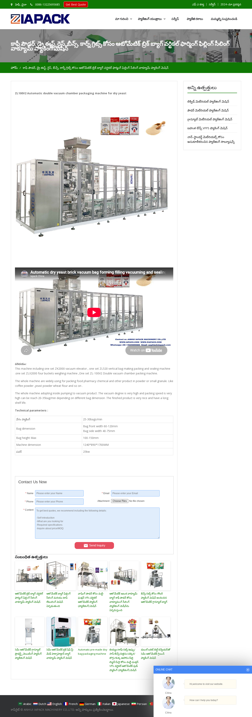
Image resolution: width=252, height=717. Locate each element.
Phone (29, 501)
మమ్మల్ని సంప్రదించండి (224, 19)
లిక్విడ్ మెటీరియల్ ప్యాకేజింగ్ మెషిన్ (208, 101)
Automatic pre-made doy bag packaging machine (92, 651)
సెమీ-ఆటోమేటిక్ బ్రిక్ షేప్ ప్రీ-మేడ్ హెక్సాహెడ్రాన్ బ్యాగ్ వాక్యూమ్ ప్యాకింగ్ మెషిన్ (60, 654)
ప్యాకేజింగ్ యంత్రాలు (150, 19)
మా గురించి (121, 19)
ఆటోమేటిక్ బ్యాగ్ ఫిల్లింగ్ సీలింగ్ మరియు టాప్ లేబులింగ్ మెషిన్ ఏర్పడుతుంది (58, 600)
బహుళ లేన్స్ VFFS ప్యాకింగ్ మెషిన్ (207, 128)
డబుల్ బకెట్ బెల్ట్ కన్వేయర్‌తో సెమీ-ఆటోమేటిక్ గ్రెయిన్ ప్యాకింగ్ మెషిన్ (155, 654)
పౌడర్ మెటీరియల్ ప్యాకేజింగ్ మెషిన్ (208, 110)
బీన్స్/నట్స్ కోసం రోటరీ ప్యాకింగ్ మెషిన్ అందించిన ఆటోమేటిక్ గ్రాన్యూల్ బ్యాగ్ (154, 598)
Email (105, 493)
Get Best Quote (76, 4)
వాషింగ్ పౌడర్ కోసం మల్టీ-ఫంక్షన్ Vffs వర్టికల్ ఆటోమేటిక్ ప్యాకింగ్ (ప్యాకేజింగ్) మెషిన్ (91, 600)
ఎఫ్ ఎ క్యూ (198, 4)
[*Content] (26, 537)
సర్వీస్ (212, 4)
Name (29, 493)
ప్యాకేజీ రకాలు (195, 19)
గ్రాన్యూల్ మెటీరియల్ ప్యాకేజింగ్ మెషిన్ (209, 119)
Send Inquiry (97, 545)
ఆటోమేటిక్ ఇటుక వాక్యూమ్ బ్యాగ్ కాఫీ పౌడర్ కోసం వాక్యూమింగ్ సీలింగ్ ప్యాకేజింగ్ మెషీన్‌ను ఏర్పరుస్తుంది (123, 602)
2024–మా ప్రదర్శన (230, 4)
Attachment (103, 501)
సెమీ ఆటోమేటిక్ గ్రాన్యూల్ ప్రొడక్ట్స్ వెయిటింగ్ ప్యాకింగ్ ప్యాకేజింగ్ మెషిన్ (28, 654)
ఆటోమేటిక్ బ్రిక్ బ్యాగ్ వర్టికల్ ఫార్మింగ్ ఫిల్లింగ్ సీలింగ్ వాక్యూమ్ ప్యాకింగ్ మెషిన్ (29, 598)
